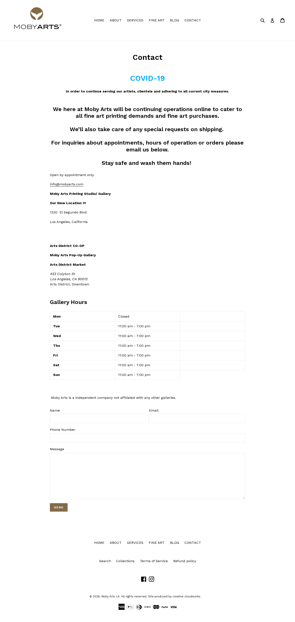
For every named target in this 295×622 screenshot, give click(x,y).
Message (57, 449)
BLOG (174, 20)
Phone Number (62, 430)
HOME (99, 20)
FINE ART (157, 20)
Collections (125, 561)
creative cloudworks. (187, 596)
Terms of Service (154, 561)
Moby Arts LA (110, 596)
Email (154, 410)
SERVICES (135, 20)
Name (55, 410)
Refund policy (184, 561)
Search (105, 561)
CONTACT (192, 20)
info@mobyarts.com (66, 184)
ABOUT (116, 20)
